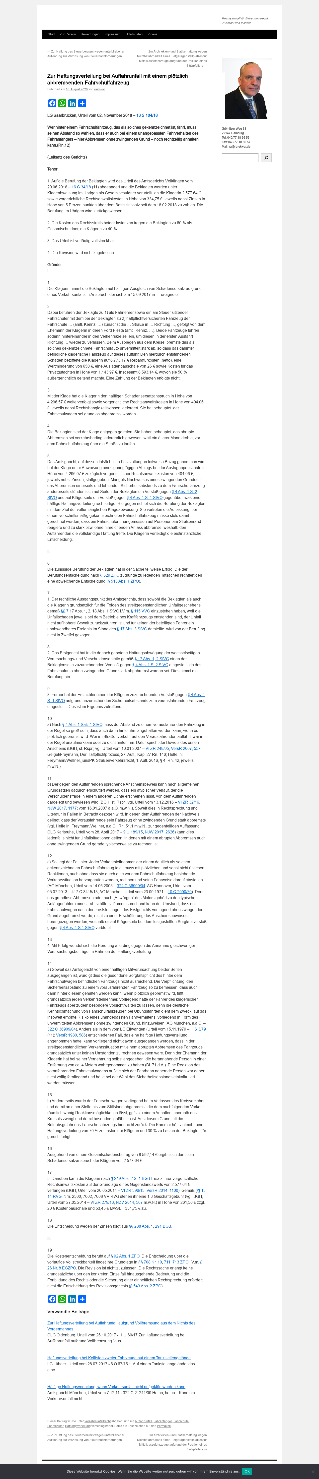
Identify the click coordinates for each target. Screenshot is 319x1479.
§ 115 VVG (140, 611)
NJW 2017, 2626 (159, 832)
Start (51, 34)
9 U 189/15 (133, 832)
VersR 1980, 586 (71, 1035)
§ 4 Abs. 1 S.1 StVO (77, 928)
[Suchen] (266, 157)
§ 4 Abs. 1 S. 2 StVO (150, 665)
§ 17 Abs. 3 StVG (132, 629)
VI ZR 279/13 (102, 1202)
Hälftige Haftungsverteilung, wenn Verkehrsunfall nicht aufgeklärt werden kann (116, 1387)
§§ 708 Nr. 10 (150, 1262)
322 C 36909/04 (131, 886)
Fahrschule (181, 1421)
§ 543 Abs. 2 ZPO (145, 1286)
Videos (153, 34)
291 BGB (163, 1226)
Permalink (164, 1426)
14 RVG (54, 1196)
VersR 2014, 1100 (162, 1190)
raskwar (99, 89)
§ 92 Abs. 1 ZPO (125, 1256)
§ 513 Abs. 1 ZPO (123, 581)
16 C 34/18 (81, 187)
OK (247, 1471)
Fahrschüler (55, 1426)
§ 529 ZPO (109, 575)
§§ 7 (65, 611)
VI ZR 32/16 (188, 802)
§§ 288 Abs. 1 (141, 1226)
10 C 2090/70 (180, 892)
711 (167, 1262)
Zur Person (68, 34)
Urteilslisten (134, 34)
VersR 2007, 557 (186, 748)
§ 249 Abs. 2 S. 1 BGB (130, 1178)
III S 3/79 (198, 1029)
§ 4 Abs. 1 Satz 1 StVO (82, 724)
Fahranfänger (163, 1421)
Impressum (112, 34)
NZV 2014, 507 (129, 1202)
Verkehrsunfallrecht (97, 1421)
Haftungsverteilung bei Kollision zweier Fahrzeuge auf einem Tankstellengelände (119, 1358)
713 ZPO (180, 1262)
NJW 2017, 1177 (62, 808)
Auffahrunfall (143, 1421)
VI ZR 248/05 (157, 748)
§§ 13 (201, 1190)
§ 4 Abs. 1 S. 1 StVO (144, 497)
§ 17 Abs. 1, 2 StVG (152, 659)
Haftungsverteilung (78, 1426)
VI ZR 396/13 (133, 1190)
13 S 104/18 (147, 115)
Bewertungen (90, 34)
